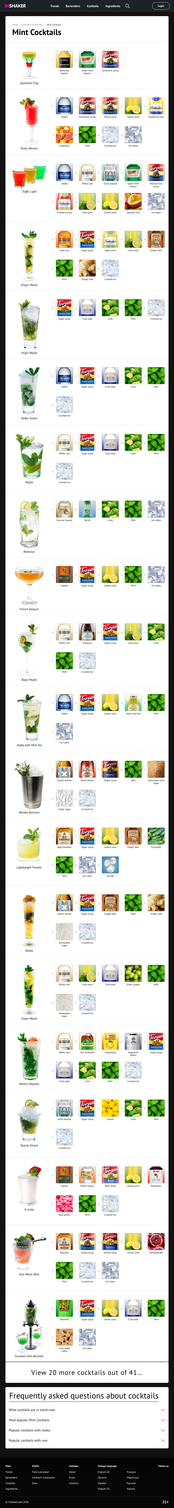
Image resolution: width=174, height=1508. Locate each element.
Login (161, 6)
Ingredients (112, 6)
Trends (54, 6)
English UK (104, 1472)
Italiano (131, 1489)
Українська (133, 1477)
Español (102, 1483)
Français (131, 1472)
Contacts (74, 1483)
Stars (34, 1483)
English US (103, 1489)
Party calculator (40, 1472)
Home (15, 24)
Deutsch (102, 1477)
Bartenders (73, 6)
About (72, 1472)
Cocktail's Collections (32, 24)
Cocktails (93, 6)
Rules (72, 1477)
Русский (131, 1483)
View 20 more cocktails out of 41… (87, 1372)
